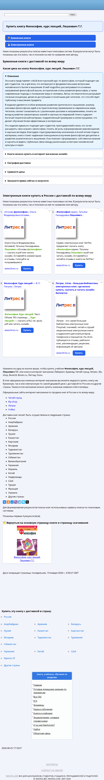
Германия (9, 651)
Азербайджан (11, 624)
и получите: (28, 180)
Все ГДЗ (37, 696)
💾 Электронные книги (21, 44)
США (73, 651)
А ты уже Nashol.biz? (44, 725)
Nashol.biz (12, 775)
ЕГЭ (35, 701)
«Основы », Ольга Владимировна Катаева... (20, 213)
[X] (27, 502)
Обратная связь (42, 733)
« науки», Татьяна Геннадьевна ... (71, 213)
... (49, 210)
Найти (36, 729)
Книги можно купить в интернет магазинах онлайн (37, 154)
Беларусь (76, 624)
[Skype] (23, 502)
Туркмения (76, 637)
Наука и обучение (42, 709)
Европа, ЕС (9, 658)
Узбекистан (10, 644)
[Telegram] (19, 502)
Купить (27, 268)
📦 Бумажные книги (19, 37)
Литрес (12, 405)
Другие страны (12, 665)
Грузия (7, 630)
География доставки (19, 162)
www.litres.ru (11, 268)
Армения (42, 624)
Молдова (9, 637)
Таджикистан (44, 637)
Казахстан (43, 630)
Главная (37, 685)
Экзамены (38, 705)
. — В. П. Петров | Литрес (22, 285)
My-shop (12, 401)
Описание (13, 76)
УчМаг (11, 409)
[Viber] (15, 502)
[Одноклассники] (8, 502)
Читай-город (15, 397)
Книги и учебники (42, 713)
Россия (7, 616)
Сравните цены (16, 171)
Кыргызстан (77, 630)
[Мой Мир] (12, 502)
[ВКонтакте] (4, 502)
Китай (41, 651)
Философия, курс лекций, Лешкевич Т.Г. (27, 559)
